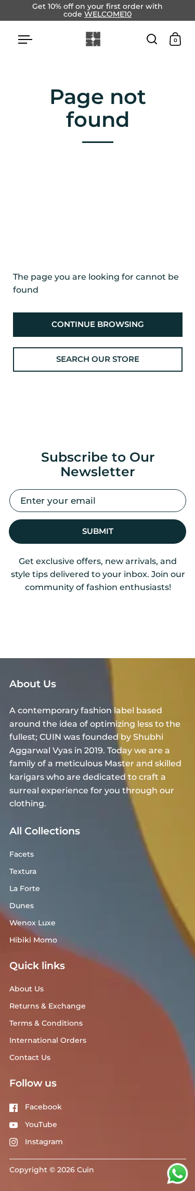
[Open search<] (152, 38)
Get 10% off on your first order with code (97, 10)
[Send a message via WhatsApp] (177, 1173)
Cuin (85, 1170)
